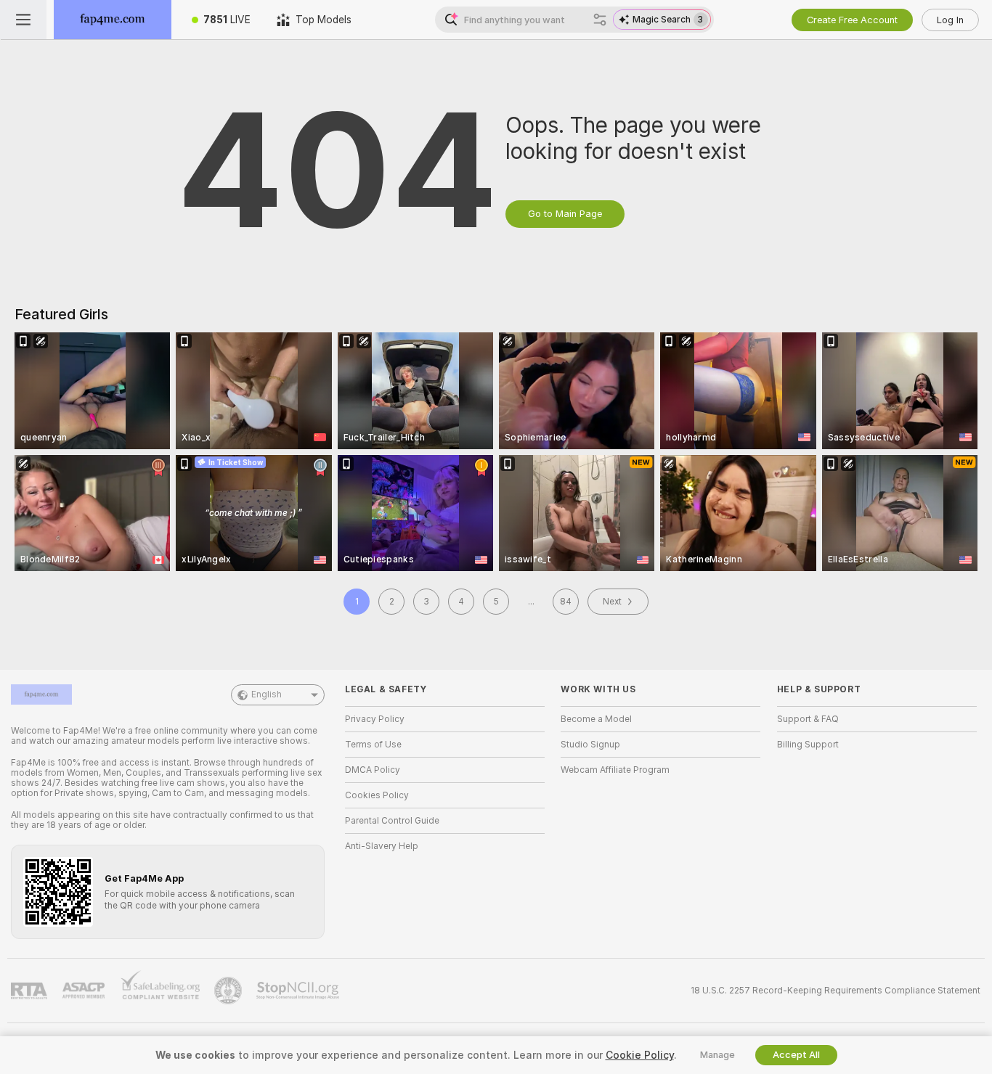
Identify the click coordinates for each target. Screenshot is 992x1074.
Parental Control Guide (392, 821)
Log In (950, 20)
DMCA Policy (372, 770)
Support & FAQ (808, 719)
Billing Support (808, 744)
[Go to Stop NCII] (299, 990)
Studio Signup (590, 744)
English (266, 694)
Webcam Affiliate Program (615, 770)
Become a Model (596, 719)
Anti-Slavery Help (381, 846)
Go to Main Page (565, 213)
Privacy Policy (374, 719)
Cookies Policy (377, 795)
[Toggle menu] (23, 19)
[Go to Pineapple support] (229, 990)
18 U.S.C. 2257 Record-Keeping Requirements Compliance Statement (835, 990)
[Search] (600, 19)
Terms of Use (373, 744)
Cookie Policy (640, 1055)
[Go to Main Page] (112, 19)
